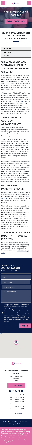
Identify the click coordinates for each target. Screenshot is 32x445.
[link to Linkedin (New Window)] (19, 391)
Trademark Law (9, 56)
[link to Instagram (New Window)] (13, 391)
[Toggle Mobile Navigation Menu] (29, 3)
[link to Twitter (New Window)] (16, 391)
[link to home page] (16, 3)
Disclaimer (20, 424)
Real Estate (7, 52)
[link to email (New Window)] (22, 391)
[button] (16, 343)
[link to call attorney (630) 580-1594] (3, 3)
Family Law (7, 49)
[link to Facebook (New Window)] (10, 391)
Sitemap (11, 424)
